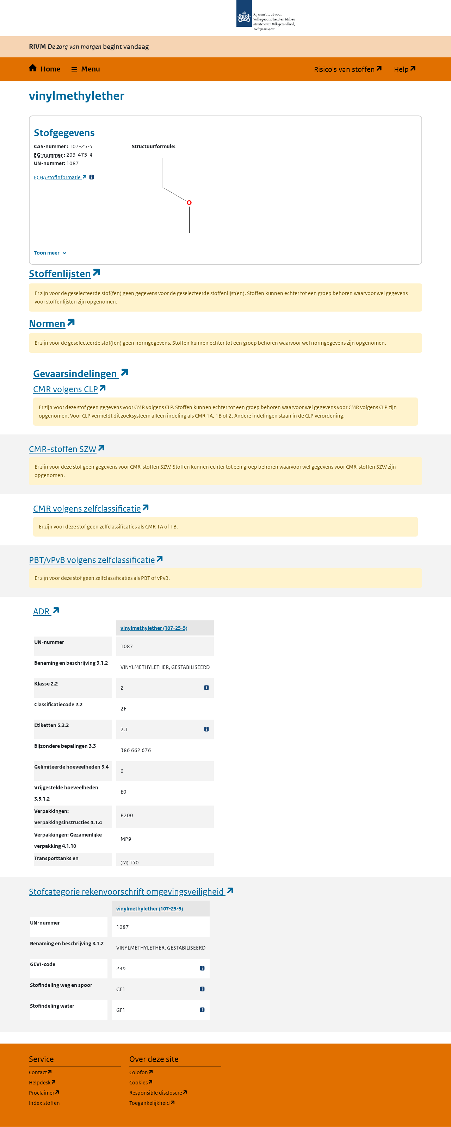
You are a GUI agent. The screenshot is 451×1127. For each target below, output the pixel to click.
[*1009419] (202, 1010)
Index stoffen (44, 1103)
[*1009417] (202, 968)
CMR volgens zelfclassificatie (91, 508)
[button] (86, 69)
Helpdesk (75, 1082)
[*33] (91, 177)
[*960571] (206, 687)
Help (408, 69)
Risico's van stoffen (351, 69)
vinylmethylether (142, 628)
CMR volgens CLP (70, 389)
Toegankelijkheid (175, 1102)
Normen (52, 324)
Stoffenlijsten (65, 274)
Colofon (175, 1072)
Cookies (175, 1082)
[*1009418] (202, 989)
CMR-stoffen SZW (67, 449)
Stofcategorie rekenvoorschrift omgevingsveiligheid (132, 891)
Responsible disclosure (175, 1092)
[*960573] (206, 729)
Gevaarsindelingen (81, 374)
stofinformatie (60, 177)
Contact (74, 1072)
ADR (47, 611)
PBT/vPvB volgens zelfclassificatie (96, 560)
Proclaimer (75, 1092)
